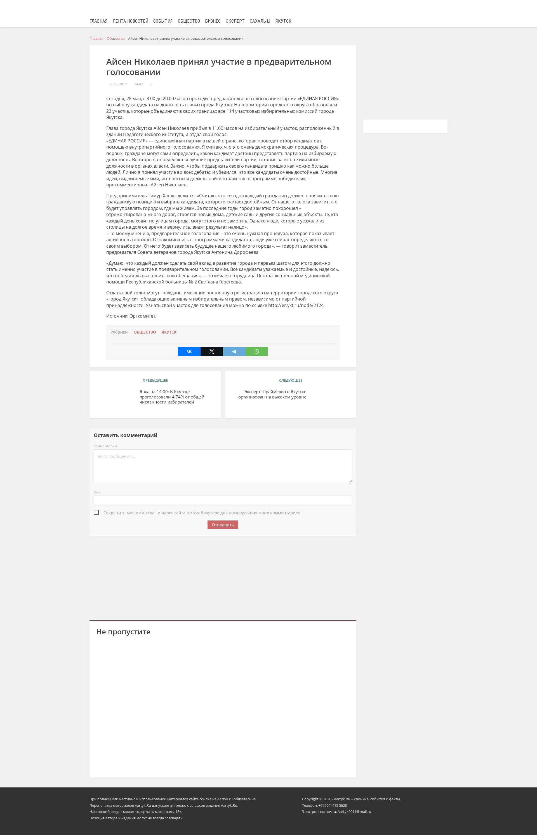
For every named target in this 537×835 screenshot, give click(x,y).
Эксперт (235, 21)
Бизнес (213, 21)
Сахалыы (260, 21)
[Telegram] (234, 351)
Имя (97, 492)
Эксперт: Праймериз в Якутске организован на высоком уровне (272, 394)
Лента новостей (130, 21)
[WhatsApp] (257, 351)
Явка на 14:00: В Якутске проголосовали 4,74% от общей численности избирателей (172, 397)
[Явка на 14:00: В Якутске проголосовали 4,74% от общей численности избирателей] (115, 400)
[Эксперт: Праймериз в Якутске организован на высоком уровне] (330, 400)
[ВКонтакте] (189, 351)
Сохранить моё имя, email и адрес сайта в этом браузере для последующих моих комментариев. (202, 512)
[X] (212, 351)
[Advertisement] (223, 577)
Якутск (283, 21)
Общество (189, 21)
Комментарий (105, 446)
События (163, 21)
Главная (99, 21)
